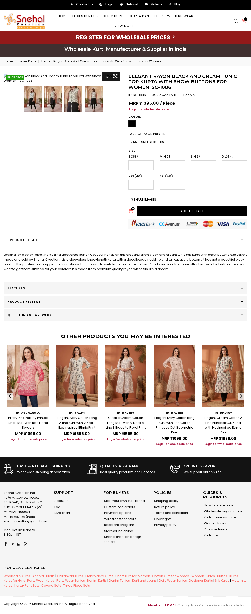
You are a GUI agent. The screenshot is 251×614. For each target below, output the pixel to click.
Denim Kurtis (97, 580)
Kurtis (233, 576)
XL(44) (228, 156)
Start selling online (118, 531)
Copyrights (162, 519)
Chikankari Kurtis (70, 576)
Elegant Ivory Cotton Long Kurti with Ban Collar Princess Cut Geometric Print (174, 425)
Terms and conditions (171, 512)
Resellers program (118, 524)
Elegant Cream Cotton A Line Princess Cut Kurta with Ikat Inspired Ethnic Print (223, 425)
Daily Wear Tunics (173, 580)
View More (124, 25)
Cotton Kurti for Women (170, 576)
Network (132, 4)
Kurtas (222, 576)
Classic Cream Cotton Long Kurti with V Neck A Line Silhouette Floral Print (126, 423)
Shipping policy (165, 500)
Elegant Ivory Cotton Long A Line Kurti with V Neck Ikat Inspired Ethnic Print (77, 423)
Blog (177, 4)
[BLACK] (132, 123)
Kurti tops (211, 535)
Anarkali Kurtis (43, 576)
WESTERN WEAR (180, 16)
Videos (156, 4)
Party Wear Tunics (70, 580)
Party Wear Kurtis (40, 580)
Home (63, 16)
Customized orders (119, 507)
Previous (9, 396)
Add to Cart (192, 211)
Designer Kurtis (201, 580)
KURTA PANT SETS (145, 16)
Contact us (84, 4)
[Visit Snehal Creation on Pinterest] (25, 544)
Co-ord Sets (51, 585)
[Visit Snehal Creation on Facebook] (6, 544)
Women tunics (215, 523)
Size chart (62, 512)
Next (241, 396)
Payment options (117, 512)
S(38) (133, 156)
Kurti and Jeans (144, 580)
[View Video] (106, 76)
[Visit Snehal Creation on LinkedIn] (18, 544)
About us (61, 500)
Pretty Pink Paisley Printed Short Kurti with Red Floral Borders (28, 423)
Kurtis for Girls (14, 580)
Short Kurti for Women (132, 576)
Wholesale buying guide (223, 511)
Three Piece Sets (76, 585)
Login (109, 4)
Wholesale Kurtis (17, 576)
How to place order (219, 505)
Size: (132, 150)
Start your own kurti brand (124, 500)
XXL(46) (135, 176)
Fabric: (147, 133)
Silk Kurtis (222, 580)
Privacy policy (164, 524)
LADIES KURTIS (84, 16)
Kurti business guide (219, 517)
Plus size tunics (215, 529)
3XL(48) (166, 176)
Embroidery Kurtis (99, 576)
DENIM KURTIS (114, 16)
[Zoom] (115, 76)
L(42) (195, 156)
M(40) (165, 156)
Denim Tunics (119, 580)
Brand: (146, 142)
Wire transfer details (119, 519)
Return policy (164, 507)
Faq (57, 507)
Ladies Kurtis (27, 61)
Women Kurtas (203, 576)
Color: (134, 116)
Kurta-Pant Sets (26, 585)
